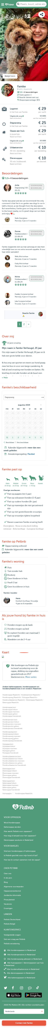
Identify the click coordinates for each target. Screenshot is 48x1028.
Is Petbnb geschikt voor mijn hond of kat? (21, 855)
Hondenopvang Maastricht (12, 697)
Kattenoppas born (9, 781)
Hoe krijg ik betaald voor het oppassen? (20, 836)
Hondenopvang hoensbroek (12, 741)
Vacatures (8, 904)
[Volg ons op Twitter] (5, 989)
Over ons (7, 873)
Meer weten (30, 677)
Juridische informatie (12, 895)
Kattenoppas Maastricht (11, 702)
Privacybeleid (9, 900)
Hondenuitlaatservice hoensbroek (14, 765)
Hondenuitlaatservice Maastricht (14, 700)
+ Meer (5, 378)
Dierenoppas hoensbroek (11, 777)
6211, (21, 89)
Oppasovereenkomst (12, 891)
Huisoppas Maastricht (29, 697)
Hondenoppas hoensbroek (12, 716)
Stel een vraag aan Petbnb (14, 939)
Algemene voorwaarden (14, 887)
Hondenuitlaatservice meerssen (13, 761)
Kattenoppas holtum (10, 783)
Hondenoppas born (9, 707)
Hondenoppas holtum (10, 709)
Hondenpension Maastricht (30, 695)
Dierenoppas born (9, 769)
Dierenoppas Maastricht (34, 700)
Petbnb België (9, 924)
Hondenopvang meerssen (11, 736)
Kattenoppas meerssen (10, 785)
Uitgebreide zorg (16, 116)
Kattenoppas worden (12, 827)
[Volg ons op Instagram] (21, 989)
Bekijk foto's (10, 76)
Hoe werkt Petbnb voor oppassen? (18, 831)
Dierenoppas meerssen (11, 773)
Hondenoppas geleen (10, 714)
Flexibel (31, 454)
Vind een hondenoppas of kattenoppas (19, 851)
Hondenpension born (10, 720)
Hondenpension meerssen (12, 724)
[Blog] (30, 989)
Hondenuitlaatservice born (12, 756)
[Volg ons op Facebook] (13, 989)
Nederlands (9, 1011)
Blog (6, 882)
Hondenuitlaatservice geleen (13, 763)
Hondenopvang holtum (11, 734)
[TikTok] (37, 988)
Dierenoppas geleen (10, 775)
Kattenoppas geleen (9, 787)
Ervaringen (8, 908)
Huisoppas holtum (9, 746)
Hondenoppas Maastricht (11, 695)
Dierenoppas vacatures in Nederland (18, 840)
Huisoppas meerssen (10, 748)
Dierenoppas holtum (10, 771)
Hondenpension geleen (11, 726)
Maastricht (28, 89)
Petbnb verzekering (12, 944)
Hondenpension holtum (11, 722)
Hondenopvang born (10, 732)
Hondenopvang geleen (11, 738)
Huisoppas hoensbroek (10, 753)
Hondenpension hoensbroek (12, 728)
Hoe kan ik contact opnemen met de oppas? (22, 860)
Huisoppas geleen (9, 751)
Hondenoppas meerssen (11, 712)
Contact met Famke (24, 1023)
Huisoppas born (8, 744)
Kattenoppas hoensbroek (11, 790)
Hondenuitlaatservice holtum (13, 759)
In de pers (8, 878)
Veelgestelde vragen (12, 935)
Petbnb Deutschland (12, 919)
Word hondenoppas (12, 823)
